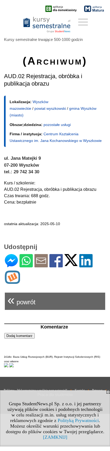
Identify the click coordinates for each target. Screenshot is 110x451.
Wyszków (40, 102)
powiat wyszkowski (50, 108)
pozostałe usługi (57, 125)
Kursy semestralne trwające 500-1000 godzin (43, 39)
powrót (21, 300)
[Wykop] (12, 281)
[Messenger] (11, 265)
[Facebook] (56, 265)
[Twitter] (71, 263)
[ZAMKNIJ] (55, 437)
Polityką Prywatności (78, 420)
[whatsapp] (26, 265)
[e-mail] (41, 265)
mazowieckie (20, 108)
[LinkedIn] (86, 265)
